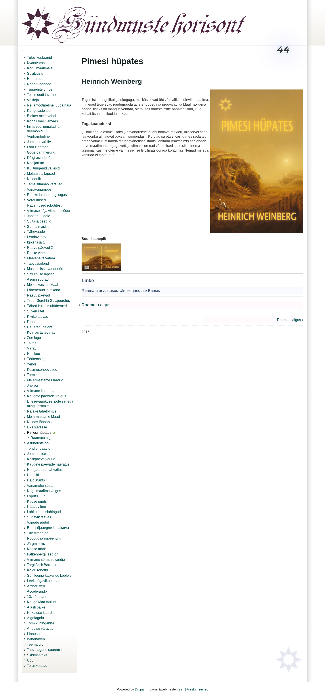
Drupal (139, 689)
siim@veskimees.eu (193, 689)
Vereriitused (36, 200)
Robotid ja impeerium (44, 538)
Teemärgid (35, 644)
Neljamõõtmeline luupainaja (49, 105)
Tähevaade (36, 232)
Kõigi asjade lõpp (40, 158)
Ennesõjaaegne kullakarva (48, 528)
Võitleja (33, 100)
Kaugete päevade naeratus (48, 464)
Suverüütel (35, 311)
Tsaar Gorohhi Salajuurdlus (48, 300)
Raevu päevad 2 (40, 247)
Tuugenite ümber (40, 89)
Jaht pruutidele (38, 216)
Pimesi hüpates (39, 432)
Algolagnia (35, 618)
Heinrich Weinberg (112, 81)
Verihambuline (38, 136)
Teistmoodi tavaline (42, 95)
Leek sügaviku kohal (43, 581)
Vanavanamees (39, 189)
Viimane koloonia (40, 391)
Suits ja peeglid (39, 221)
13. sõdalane (37, 597)
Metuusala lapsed (41, 173)
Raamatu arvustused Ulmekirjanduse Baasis (121, 290)
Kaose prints (37, 501)
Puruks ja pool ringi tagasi (47, 195)
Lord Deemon (37, 147)
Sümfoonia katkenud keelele (49, 575)
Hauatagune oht (39, 327)
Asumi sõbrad (38, 279)
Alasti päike (36, 607)
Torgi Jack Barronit (41, 565)
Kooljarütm (35, 163)
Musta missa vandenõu (45, 269)
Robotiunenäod (39, 84)
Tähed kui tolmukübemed (47, 306)
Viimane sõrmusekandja (46, 559)
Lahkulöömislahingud (44, 512)
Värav (31, 348)
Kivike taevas (37, 316)
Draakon (33, 322)
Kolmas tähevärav (41, 332)
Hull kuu (33, 354)
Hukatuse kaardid (41, 612)
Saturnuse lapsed (41, 274)
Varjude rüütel (38, 522)
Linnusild (34, 634)
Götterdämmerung (41, 152)
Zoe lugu (34, 338)
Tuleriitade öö (37, 533)
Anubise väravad (40, 628)
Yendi (31, 364)
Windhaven (36, 639)
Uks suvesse (37, 427)
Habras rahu (36, 79)
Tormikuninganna (40, 623)
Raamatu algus (42, 438)
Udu (30, 660)
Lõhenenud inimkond (43, 290)
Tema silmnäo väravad (44, 184)
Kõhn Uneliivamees (42, 121)
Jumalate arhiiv (39, 142)
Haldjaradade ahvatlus (45, 470)
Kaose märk (36, 549)
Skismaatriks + (38, 655)
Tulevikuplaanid (39, 57)
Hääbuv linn (36, 506)
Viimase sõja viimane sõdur (48, 211)
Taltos (31, 343)
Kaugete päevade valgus (46, 396)
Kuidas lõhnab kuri (41, 422)
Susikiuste (35, 73)
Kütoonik (34, 179)
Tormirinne (35, 375)
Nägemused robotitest (44, 205)
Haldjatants (36, 480)
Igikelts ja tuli (37, 242)
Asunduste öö (38, 443)
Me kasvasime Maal (42, 285)
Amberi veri (36, 586)
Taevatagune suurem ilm (46, 650)
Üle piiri (33, 475)
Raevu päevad (38, 295)
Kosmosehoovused (42, 369)
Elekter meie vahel (41, 116)
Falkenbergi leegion (42, 554)
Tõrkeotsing (36, 359)
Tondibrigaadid (38, 448)
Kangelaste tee (39, 110)
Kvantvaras (36, 63)
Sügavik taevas (39, 517)
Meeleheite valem (41, 258)
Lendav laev (36, 237)
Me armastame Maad (43, 416)
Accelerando (37, 591)
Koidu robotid (37, 570)
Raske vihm (36, 253)
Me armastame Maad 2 (45, 380)
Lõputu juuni (36, 496)
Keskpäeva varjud (41, 459)
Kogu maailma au (41, 68)
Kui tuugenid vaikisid (43, 168)
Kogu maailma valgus (44, 491)
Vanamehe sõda (40, 485)
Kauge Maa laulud (41, 602)
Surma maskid (38, 226)
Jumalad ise (36, 454)
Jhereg (32, 385)
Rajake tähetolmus (41, 411)
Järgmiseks (36, 544)
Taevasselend (38, 263)
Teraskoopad (37, 665)
